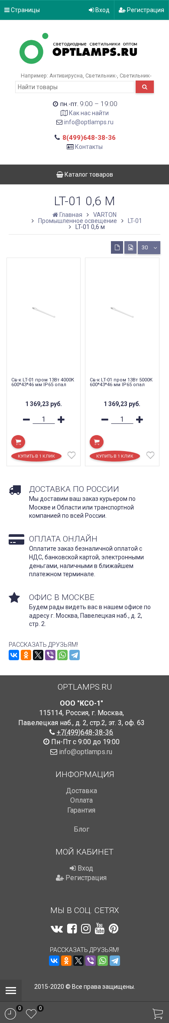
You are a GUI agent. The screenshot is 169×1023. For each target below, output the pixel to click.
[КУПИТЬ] (18, 442)
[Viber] (50, 655)
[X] (38, 655)
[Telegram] (74, 655)
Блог (81, 829)
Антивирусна (66, 75)
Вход (102, 9)
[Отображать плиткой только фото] (130, 247)
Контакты (89, 146)
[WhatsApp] (62, 655)
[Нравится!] (71, 457)
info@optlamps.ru (89, 122)
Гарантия (81, 810)
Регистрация (145, 9)
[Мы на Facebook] (72, 928)
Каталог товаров (88, 174)
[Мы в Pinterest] (113, 928)
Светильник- (101, 75)
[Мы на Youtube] (99, 928)
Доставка (81, 791)
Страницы (25, 9)
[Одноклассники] (26, 655)
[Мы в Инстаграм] (86, 928)
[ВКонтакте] (14, 655)
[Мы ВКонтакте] (57, 928)
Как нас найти (89, 113)
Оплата (81, 800)
